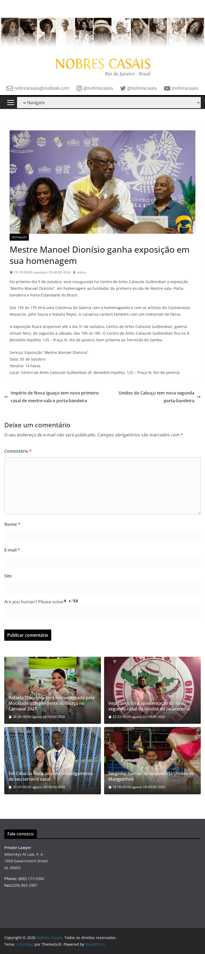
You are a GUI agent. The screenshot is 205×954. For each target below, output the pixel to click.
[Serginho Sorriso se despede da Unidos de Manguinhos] (152, 760)
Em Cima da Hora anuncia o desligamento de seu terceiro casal (51, 776)
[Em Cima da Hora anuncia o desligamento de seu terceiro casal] (52, 760)
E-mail (12, 550)
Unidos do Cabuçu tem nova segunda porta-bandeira (156, 397)
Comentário (18, 451)
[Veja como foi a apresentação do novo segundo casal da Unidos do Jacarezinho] (152, 690)
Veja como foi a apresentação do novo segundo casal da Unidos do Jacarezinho (149, 706)
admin (81, 272)
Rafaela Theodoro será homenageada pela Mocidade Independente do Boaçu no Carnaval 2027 (51, 703)
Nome (12, 524)
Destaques (19, 237)
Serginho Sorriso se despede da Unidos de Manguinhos (151, 776)
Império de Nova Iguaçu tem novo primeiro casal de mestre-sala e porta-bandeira (55, 397)
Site (8, 576)
